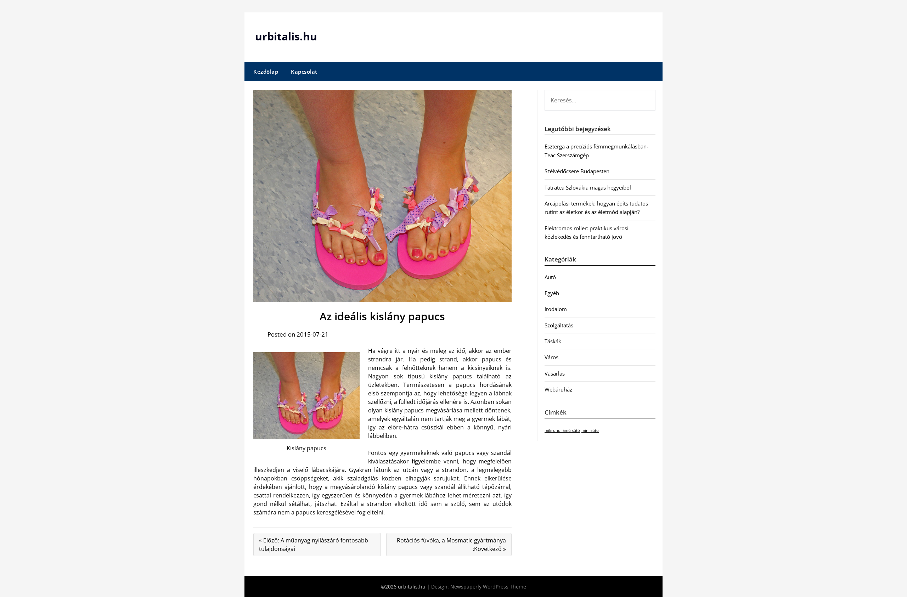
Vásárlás (555, 373)
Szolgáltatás (559, 325)
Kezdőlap (265, 71)
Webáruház (558, 389)
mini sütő (590, 430)
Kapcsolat (304, 71)
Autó (550, 277)
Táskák (553, 341)
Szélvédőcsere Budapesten (577, 171)
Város (551, 357)
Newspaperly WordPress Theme (488, 586)
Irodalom (556, 308)
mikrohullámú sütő (562, 430)
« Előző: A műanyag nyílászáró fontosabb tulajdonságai (313, 544)
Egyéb (552, 293)
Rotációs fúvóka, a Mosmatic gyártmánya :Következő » (451, 544)
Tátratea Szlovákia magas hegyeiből (588, 187)
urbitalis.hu (286, 36)
